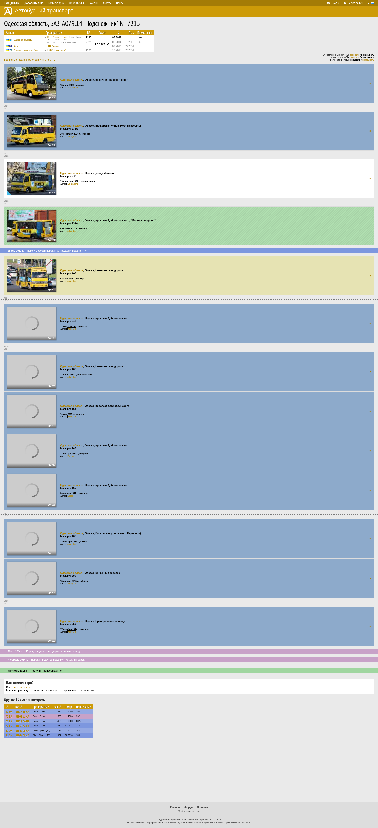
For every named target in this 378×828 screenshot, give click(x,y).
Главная (175, 807)
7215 (9, 716)
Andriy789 (72, 583)
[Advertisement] (189, 771)
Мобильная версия (189, 811)
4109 (9, 731)
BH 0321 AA (22, 716)
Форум (188, 807)
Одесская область (23, 40)
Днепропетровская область (27, 50)
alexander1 (72, 87)
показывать (368, 60)
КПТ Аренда (53, 46)
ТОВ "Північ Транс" (56, 50)
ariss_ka (71, 136)
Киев (16, 46)
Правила (202, 807)
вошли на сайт (22, 687)
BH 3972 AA (22, 726)
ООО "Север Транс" (64, 39)
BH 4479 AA (22, 735)
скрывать (354, 55)
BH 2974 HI (22, 721)
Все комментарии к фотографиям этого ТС (29, 59)
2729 (9, 712)
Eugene (71, 456)
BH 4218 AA (22, 731)
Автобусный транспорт (44, 10)
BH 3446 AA (22, 712)
